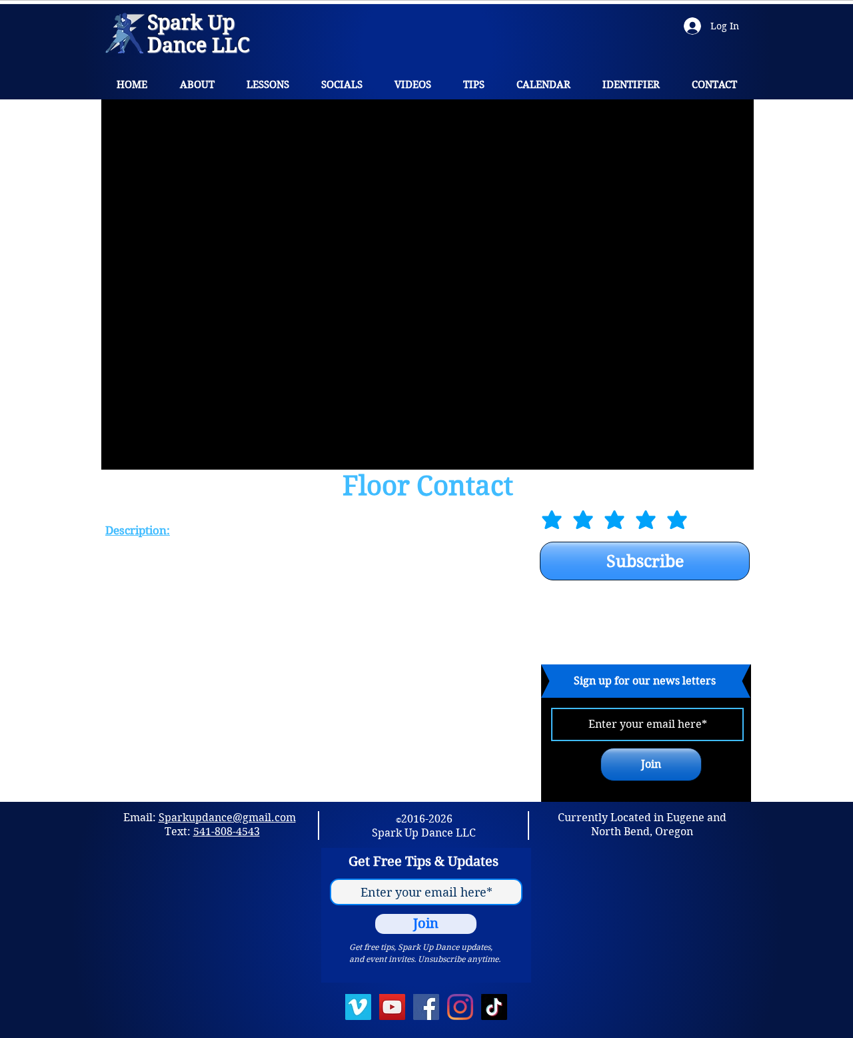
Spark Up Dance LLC (198, 34)
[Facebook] (426, 1007)
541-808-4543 (226, 831)
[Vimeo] (358, 1007)
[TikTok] (494, 1007)
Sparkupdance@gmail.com (227, 817)
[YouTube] (392, 1007)
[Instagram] (460, 1007)
